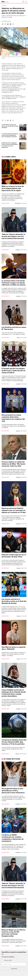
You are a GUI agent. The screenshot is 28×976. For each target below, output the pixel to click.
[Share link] (13, 24)
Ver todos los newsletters (8, 956)
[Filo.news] (5, 1)
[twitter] (8, 24)
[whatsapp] (3, 24)
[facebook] (5, 24)
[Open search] (23, 1)
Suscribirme (14, 968)
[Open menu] (25, 1)
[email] (10, 24)
